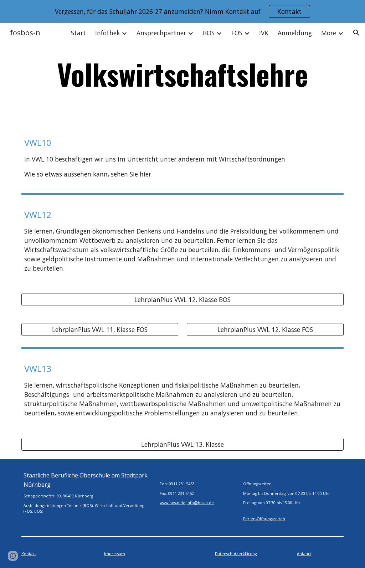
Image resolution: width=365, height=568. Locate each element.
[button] (356, 32)
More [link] (328, 33)
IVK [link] (263, 33)
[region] (182, 11)
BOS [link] (209, 33)
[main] (182, 73)
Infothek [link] (107, 33)
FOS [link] (236, 33)
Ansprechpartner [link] (161, 33)
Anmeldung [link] (295, 33)
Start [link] (78, 33)
